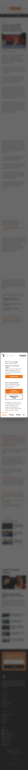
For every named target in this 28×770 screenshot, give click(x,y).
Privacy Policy (14, 410)
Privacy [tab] (11, 414)
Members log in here (14, 397)
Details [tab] (18, 414)
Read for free (14, 376)
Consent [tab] (4, 415)
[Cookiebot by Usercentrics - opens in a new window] (20, 356)
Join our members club (14, 391)
